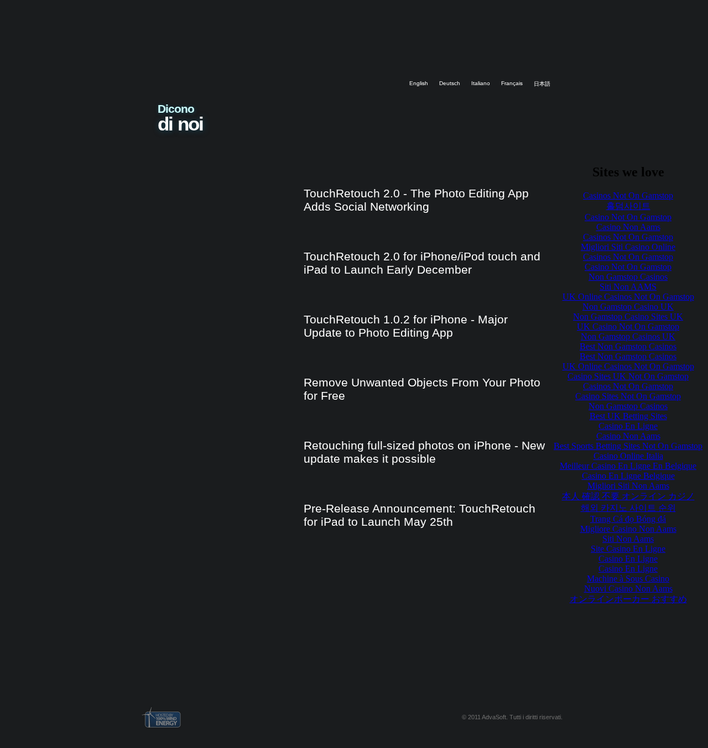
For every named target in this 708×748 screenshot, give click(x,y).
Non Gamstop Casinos (628, 276)
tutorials (426, 40)
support (483, 40)
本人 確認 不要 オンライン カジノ (628, 496)
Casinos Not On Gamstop (628, 195)
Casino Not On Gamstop (628, 217)
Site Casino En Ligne (628, 548)
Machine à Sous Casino (628, 578)
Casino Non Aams (628, 227)
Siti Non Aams (628, 538)
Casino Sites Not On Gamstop (628, 396)
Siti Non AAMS (628, 286)
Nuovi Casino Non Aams (628, 588)
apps (365, 40)
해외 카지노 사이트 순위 (628, 507)
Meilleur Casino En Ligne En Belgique (628, 465)
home (303, 40)
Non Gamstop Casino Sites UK (628, 316)
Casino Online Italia (628, 456)
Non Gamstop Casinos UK (628, 336)
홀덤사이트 (628, 206)
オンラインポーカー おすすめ (628, 599)
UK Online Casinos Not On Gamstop (628, 296)
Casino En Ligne (628, 426)
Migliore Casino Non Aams (628, 528)
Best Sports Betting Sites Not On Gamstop (628, 446)
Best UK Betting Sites (628, 416)
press (536, 40)
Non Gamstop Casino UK (628, 306)
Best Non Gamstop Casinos (628, 346)
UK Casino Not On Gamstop (628, 326)
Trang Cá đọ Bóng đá (628, 519)
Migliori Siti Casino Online (628, 247)
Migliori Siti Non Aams (628, 485)
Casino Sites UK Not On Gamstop (628, 376)
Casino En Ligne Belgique (628, 475)
